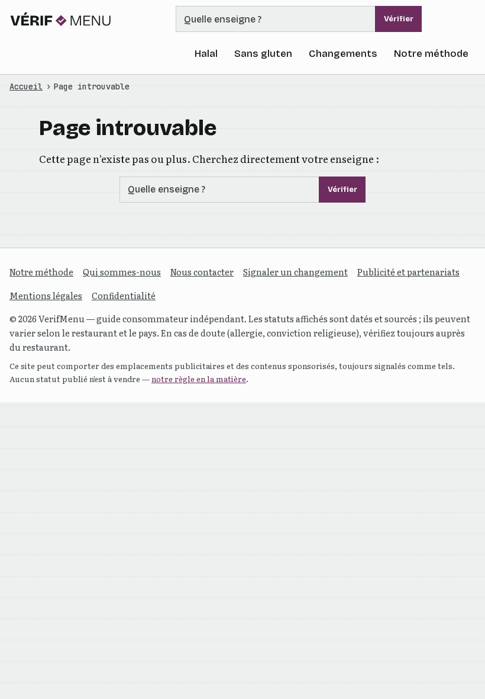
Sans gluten (263, 53)
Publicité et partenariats (408, 271)
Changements (343, 53)
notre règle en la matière (198, 378)
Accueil (26, 86)
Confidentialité (124, 295)
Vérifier (398, 19)
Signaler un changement (295, 271)
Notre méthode (431, 53)
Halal (206, 53)
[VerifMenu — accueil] (60, 19)
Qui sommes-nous (122, 271)
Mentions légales (45, 295)
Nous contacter (202, 271)
